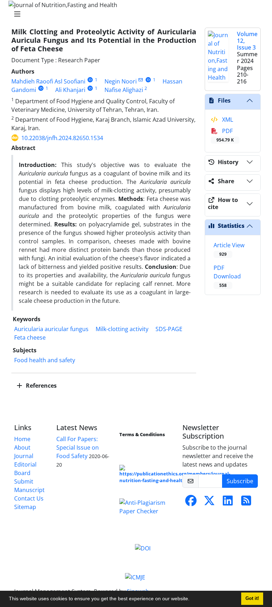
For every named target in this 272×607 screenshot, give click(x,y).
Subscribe (240, 481)
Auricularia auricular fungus (51, 329)
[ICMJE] (135, 576)
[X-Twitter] (209, 503)
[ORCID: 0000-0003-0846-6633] (41, 88)
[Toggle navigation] (133, 14)
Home (22, 439)
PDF (225, 135)
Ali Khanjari (70, 90)
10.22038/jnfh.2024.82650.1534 (62, 138)
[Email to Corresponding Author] (140, 80)
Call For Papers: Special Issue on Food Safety (77, 447)
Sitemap (25, 507)
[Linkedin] (227, 503)
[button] (192, 600)
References (40, 385)
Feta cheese (30, 337)
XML (227, 119)
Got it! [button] (252, 598)
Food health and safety (44, 360)
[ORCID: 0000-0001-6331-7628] (90, 88)
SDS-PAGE (168, 329)
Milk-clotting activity (122, 329)
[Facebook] (190, 503)
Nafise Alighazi (123, 90)
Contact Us (29, 498)
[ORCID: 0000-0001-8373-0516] (90, 80)
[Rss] (246, 503)
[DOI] (143, 548)
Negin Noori (120, 81)
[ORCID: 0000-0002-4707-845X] (148, 80)
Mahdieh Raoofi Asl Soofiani (48, 81)
